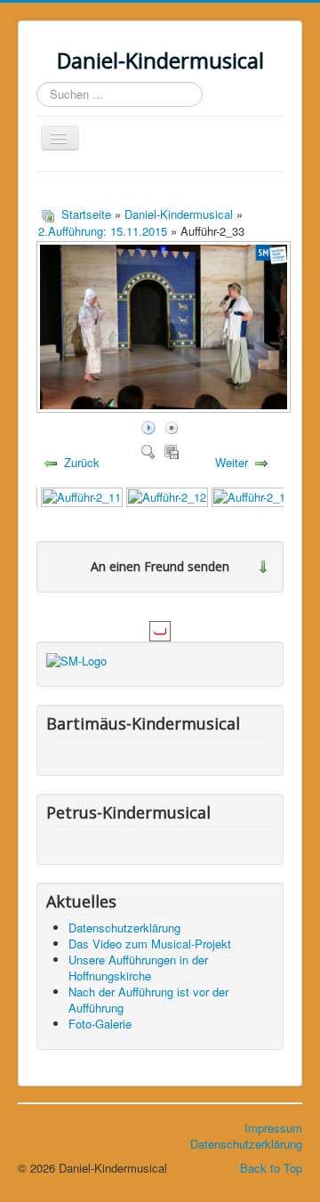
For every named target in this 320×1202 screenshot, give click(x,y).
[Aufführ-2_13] (252, 496)
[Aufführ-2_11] (82, 496)
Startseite (86, 214)
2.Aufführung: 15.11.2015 (102, 230)
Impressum (273, 1127)
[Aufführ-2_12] (167, 496)
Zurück (82, 462)
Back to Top (271, 1167)
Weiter (231, 462)
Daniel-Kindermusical (178, 214)
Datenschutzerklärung (246, 1143)
